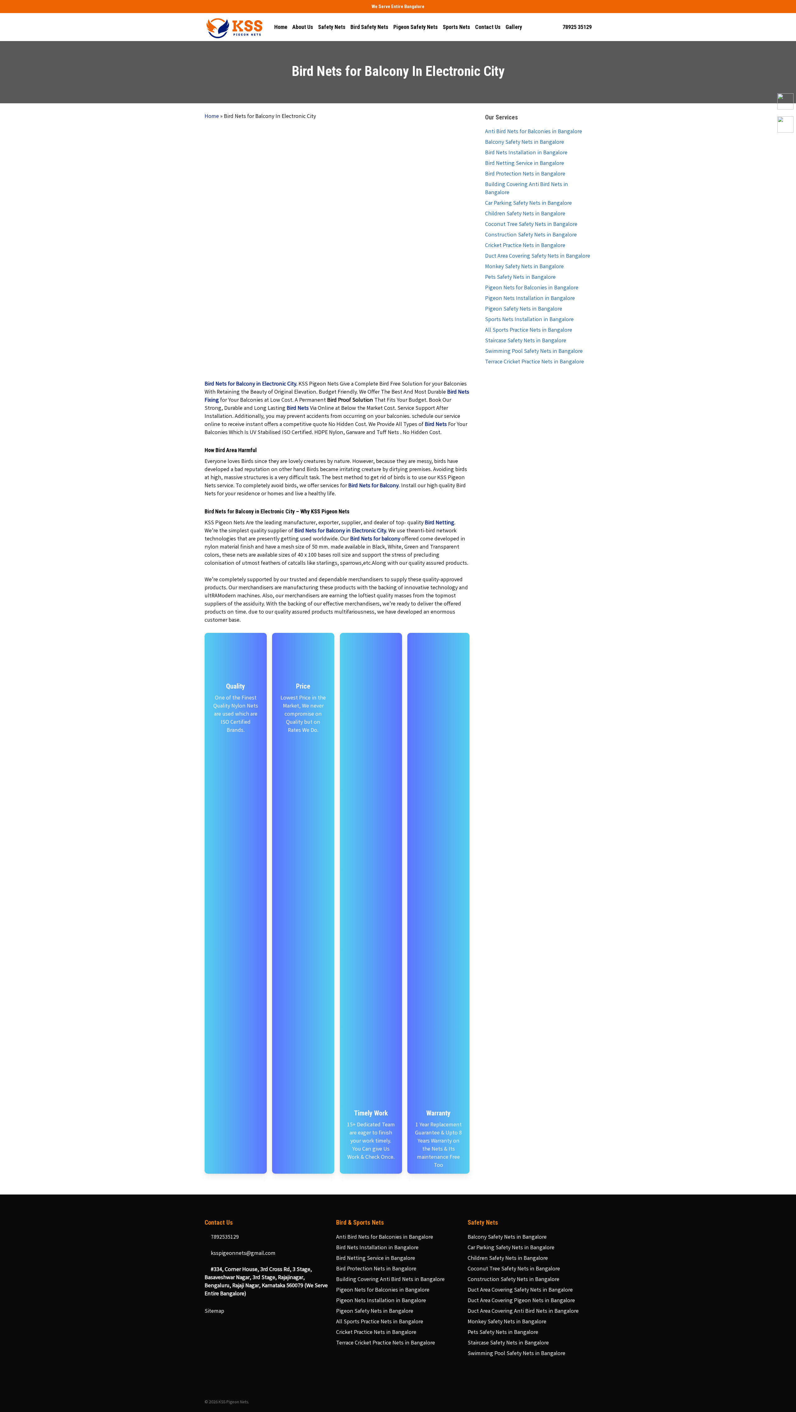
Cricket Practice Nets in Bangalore (525, 246)
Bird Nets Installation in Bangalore (526, 153)
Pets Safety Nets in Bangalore (520, 278)
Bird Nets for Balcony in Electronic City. (340, 531)
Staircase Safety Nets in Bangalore (525, 341)
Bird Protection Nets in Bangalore (525, 174)
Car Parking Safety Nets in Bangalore (528, 203)
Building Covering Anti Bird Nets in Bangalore (526, 189)
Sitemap (214, 1311)
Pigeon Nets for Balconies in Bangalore (531, 288)
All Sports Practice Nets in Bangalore (528, 330)
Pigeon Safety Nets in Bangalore (523, 309)
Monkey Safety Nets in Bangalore (524, 267)
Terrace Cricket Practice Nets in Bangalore (534, 362)
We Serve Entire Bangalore (398, 6)
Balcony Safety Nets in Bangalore (524, 142)
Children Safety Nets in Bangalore (525, 214)
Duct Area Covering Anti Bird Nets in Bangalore (523, 1311)
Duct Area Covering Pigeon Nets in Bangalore (521, 1301)
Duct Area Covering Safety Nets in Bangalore (537, 256)
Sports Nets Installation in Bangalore (529, 320)
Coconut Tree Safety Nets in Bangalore (531, 225)
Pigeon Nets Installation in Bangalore (530, 299)
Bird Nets (298, 408)
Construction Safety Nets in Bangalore (531, 235)
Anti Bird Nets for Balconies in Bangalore (533, 132)
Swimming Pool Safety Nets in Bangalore (534, 352)
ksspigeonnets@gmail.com (242, 1254)
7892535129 (224, 1237)
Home (212, 117)
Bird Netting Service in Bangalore (524, 164)
